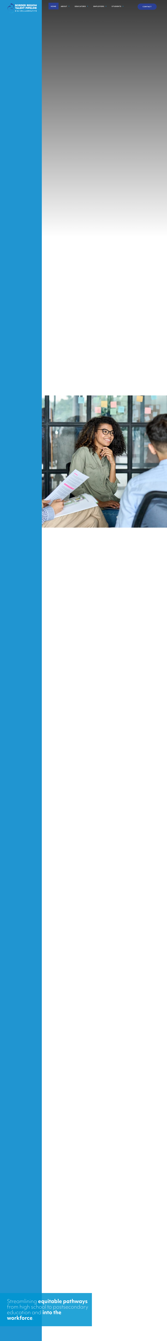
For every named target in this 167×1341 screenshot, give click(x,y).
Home (53, 6)
